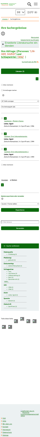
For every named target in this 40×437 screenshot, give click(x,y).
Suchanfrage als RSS (29, 62)
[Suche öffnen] (29, 4)
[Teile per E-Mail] (4, 327)
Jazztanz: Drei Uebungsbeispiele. (15, 136)
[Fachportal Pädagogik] (8, 4)
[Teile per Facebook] (16, 321)
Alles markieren (8, 85)
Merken (14, 180)
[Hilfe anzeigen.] (3, 34)
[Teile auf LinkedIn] (34, 321)
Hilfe (4, 421)
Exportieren (20, 210)
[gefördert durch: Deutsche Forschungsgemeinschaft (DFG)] (29, 413)
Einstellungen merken (10, 90)
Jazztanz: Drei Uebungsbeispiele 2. (16, 152)
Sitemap (5, 435)
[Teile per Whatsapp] (28, 321)
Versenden (20, 228)
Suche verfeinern (12, 246)
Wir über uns (7, 424)
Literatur (5, 19)
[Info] (3, 95)
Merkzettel (35, 37)
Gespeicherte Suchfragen (30, 40)
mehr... (6, 281)
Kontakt (5, 427)
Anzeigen (4, 180)
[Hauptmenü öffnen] (36, 4)
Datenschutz (7, 432)
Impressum (6, 430)
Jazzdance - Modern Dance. (14, 121)
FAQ (4, 418)
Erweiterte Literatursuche (21, 44)
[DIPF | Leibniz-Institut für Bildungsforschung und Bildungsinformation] (32, 12)
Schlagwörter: (12, 57)
